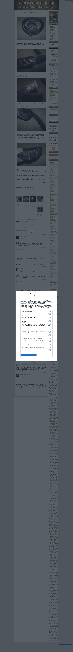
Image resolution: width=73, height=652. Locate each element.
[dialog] (36, 326)
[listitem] (36, 311)
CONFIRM (29, 355)
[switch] (49, 314)
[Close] (55, 293)
